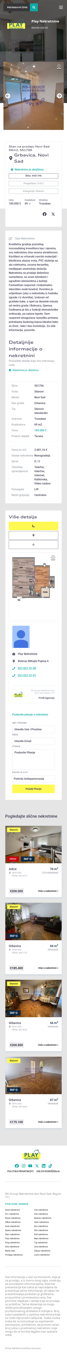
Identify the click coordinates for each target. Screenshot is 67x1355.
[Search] (34, 7)
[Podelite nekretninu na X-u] (54, 214)
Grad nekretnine (12, 1210)
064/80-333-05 (39, 27)
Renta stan (10, 1251)
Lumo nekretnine (42, 1255)
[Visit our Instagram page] (23, 1166)
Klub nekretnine (12, 1226)
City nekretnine (41, 1210)
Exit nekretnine (41, 1234)
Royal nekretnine (12, 1218)
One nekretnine (41, 1247)
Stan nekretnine (12, 1234)
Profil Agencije (47, 698)
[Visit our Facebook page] (17, 1166)
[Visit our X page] (37, 1166)
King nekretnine (12, 1242)
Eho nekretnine (41, 1226)
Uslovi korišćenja (48, 1171)
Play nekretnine (12, 1238)
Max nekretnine (41, 1238)
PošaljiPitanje (34, 788)
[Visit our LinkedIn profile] (44, 1166)
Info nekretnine (41, 1214)
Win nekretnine (41, 1230)
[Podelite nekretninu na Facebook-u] (45, 214)
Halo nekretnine (41, 1222)
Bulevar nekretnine (42, 1218)
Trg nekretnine (40, 1242)
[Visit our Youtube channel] (30, 1166)
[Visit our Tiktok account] (50, 1166)
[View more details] (33, 526)
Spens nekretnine (13, 1230)
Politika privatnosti (20, 1171)
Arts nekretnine (12, 1247)
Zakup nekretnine (42, 1251)
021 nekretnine (12, 1214)
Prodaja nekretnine (14, 1255)
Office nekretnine (12, 1222)
